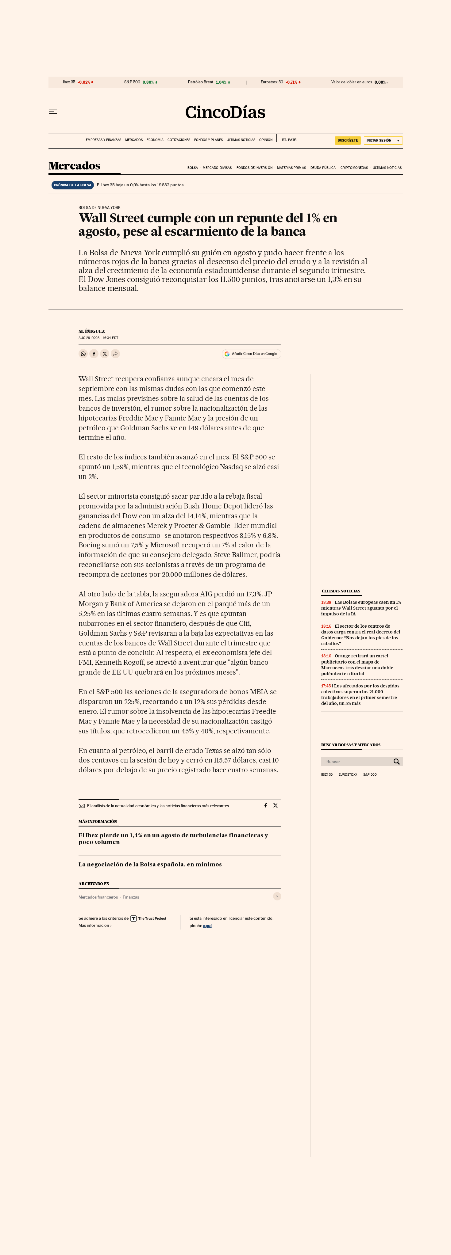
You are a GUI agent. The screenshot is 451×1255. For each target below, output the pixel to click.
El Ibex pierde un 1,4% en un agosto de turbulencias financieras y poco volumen (173, 839)
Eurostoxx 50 (272, 82)
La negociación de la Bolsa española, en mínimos (150, 865)
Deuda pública (323, 168)
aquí (207, 925)
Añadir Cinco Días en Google (254, 354)
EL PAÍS (286, 138)
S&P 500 (132, 82)
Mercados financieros (98, 897)
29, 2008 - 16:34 (98, 338)
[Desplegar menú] (52, 112)
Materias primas (291, 168)
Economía (155, 140)
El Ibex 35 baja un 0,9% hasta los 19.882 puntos (140, 184)
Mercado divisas (217, 168)
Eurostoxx (348, 775)
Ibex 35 (69, 82)
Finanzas (131, 897)
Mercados (134, 140)
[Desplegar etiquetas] (277, 896)
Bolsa (192, 168)
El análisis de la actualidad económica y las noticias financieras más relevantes (158, 805)
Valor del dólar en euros (351, 82)
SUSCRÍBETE (348, 140)
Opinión (265, 140)
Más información (94, 925)
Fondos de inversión (254, 168)
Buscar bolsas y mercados (350, 745)
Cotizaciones (179, 140)
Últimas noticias (241, 140)
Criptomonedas (354, 168)
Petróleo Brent (200, 82)
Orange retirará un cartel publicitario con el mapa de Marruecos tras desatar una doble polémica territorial (357, 664)
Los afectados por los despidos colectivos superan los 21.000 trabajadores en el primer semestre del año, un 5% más (360, 694)
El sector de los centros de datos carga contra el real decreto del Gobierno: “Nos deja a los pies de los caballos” (360, 634)
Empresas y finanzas (103, 140)
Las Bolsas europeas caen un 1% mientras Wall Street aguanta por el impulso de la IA (361, 608)
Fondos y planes (208, 140)
